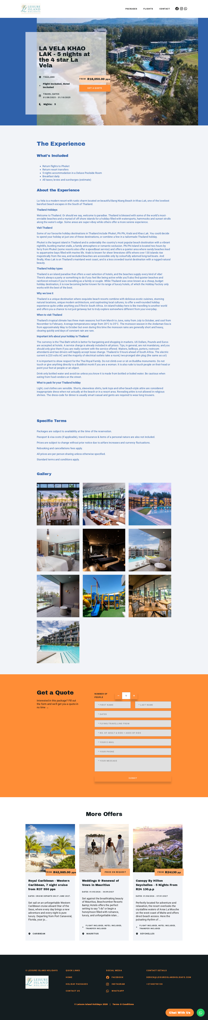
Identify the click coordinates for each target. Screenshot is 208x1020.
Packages (131, 9)
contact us (73, 991)
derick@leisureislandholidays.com (164, 977)
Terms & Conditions (123, 1004)
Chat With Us (179, 1012)
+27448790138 (154, 984)
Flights (148, 9)
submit (133, 778)
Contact (164, 9)
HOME (69, 977)
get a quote (94, 88)
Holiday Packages (77, 984)
